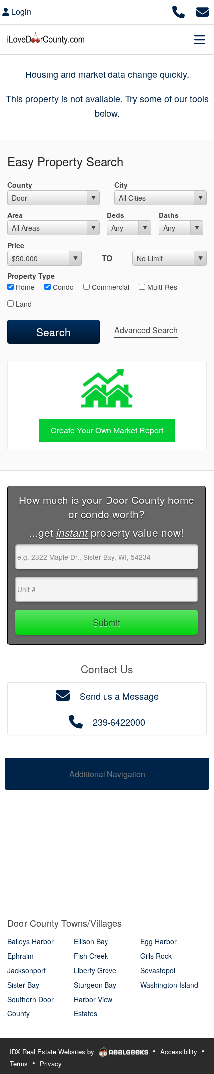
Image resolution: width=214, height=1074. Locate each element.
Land (23, 304)
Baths (169, 215)
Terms (19, 1063)
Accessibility (178, 1051)
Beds (115, 215)
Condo (62, 287)
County (19, 185)
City (121, 185)
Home (24, 287)
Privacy (51, 1063)
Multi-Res (161, 287)
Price (15, 245)
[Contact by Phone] (178, 10)
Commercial (109, 287)
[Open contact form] (202, 10)
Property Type (31, 276)
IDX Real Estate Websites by (53, 1051)
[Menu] (200, 39)
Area (15, 215)
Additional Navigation (107, 774)
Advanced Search (146, 330)
